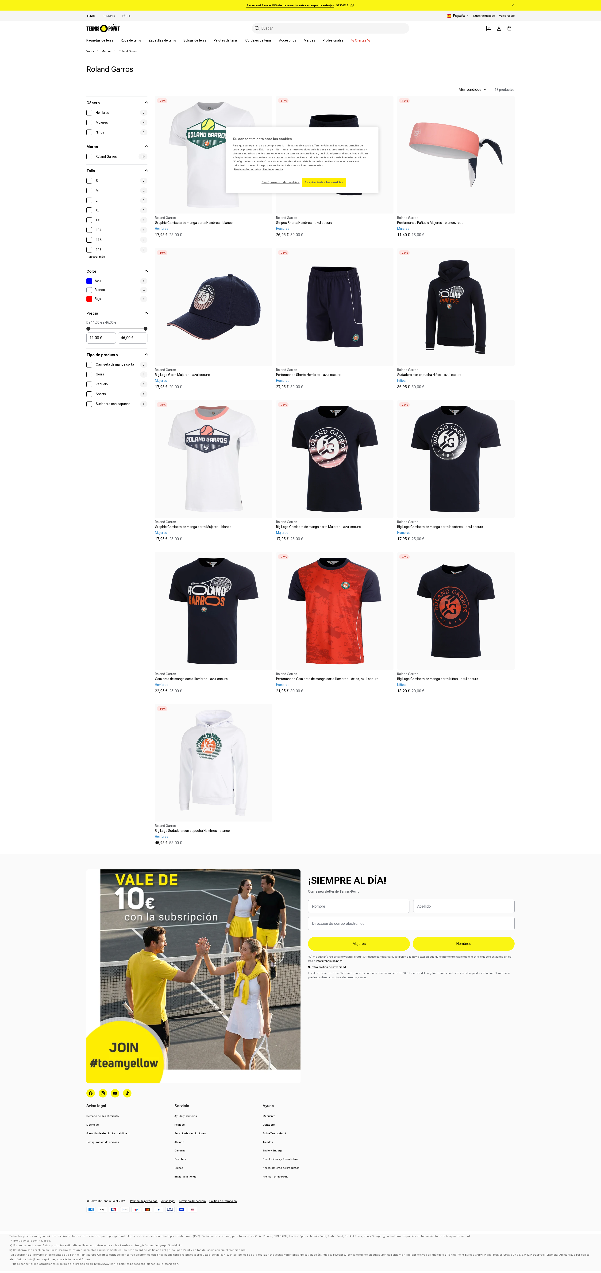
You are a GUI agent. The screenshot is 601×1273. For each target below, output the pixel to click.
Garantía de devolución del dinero (107, 1133)
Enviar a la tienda (185, 1176)
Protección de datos (247, 169)
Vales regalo (507, 15)
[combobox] (330, 28)
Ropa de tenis (131, 40)
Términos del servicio (192, 1201)
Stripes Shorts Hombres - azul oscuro (304, 223)
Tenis (90, 16)
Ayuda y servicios (185, 1116)
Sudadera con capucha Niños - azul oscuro (429, 375)
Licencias (92, 1124)
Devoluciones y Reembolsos (280, 1159)
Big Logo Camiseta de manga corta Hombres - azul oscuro (440, 527)
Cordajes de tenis (258, 40)
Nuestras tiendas (484, 15)
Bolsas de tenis (195, 40)
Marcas (309, 40)
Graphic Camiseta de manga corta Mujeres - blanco (193, 527)
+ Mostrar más (95, 256)
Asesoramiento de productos (281, 1168)
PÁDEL (126, 16)
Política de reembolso (223, 1201)
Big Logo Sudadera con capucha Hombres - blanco (192, 831)
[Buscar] (257, 28)
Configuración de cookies (102, 1142)
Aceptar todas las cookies (324, 182)
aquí (263, 165)
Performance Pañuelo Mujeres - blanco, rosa (430, 223)
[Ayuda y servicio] (489, 28)
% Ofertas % (360, 40)
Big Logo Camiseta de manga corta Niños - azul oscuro (437, 679)
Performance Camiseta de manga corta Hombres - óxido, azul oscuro (327, 679)
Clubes (178, 1168)
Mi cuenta (269, 1116)
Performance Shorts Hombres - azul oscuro (308, 375)
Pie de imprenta (272, 169)
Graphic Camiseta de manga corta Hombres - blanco (194, 223)
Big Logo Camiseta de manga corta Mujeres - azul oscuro (318, 527)
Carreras (179, 1150)
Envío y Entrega (272, 1150)
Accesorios (287, 40)
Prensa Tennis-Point (275, 1176)
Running (109, 16)
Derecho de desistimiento (102, 1116)
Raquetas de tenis (99, 40)
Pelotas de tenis (226, 40)
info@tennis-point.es (329, 961)
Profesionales (333, 40)
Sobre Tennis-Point (274, 1133)
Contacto (269, 1124)
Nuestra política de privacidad (327, 967)
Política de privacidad (144, 1201)
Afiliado (179, 1142)
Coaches (180, 1159)
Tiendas (268, 1142)
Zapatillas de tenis (162, 40)
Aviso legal (168, 1201)
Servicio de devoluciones (190, 1133)
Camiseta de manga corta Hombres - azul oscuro (191, 679)
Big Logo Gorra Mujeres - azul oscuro (182, 375)
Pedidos (179, 1124)
